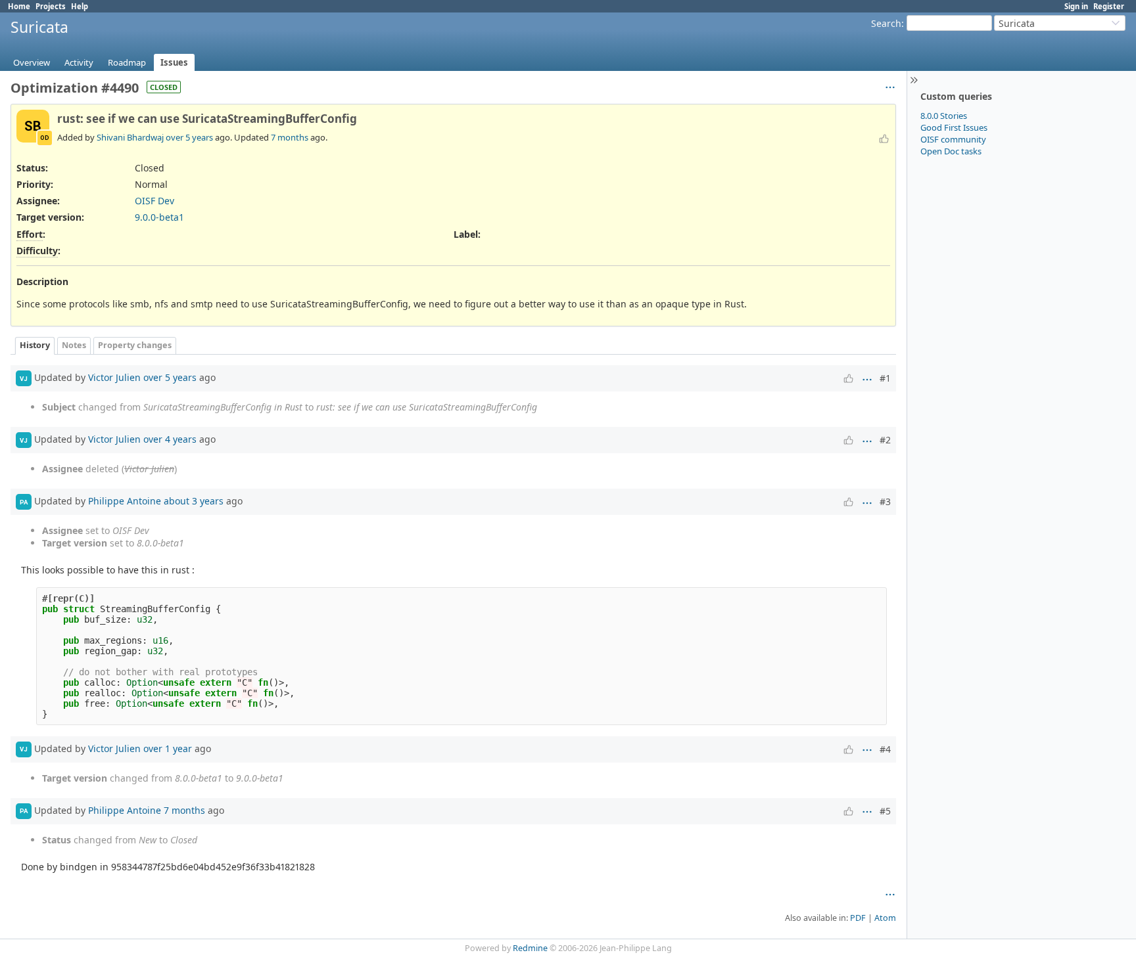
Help (79, 6)
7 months (289, 137)
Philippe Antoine (124, 501)
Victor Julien (114, 377)
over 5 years (189, 137)
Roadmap (127, 62)
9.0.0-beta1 (159, 217)
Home (19, 6)
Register (1108, 6)
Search (886, 23)
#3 (885, 501)
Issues (174, 62)
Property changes (135, 345)
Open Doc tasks (951, 151)
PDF (858, 918)
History (35, 345)
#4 (885, 749)
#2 (885, 440)
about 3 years (194, 501)
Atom (885, 918)
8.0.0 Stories (943, 116)
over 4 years (170, 439)
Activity (78, 62)
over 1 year (167, 748)
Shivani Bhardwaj (130, 137)
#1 (885, 378)
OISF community (953, 139)
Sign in (1076, 6)
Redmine (530, 948)
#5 (885, 811)
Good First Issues (953, 127)
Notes (74, 345)
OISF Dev (154, 200)
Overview (31, 62)
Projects (51, 6)
